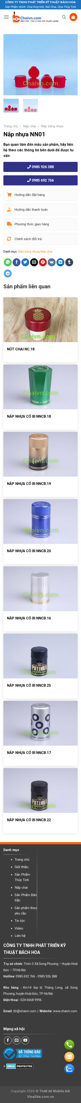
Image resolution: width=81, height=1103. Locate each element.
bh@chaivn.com (25, 1011)
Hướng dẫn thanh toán (31, 210)
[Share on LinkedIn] (60, 262)
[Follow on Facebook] (8, 1040)
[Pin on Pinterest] (43, 262)
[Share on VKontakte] (52, 262)
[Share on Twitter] (25, 262)
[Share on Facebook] (17, 262)
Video (19, 928)
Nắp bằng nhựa (52, 126)
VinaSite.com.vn (40, 1097)
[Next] (70, 65)
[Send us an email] (17, 1040)
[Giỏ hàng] (73, 17)
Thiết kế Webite (51, 1091)
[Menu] (6, 17)
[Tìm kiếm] (64, 17)
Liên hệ (20, 936)
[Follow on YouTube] (25, 1040)
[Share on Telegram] (8, 273)
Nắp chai (29, 126)
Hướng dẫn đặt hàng (29, 195)
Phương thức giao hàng (31, 224)
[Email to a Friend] (34, 262)
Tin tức (20, 921)
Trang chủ (10, 126)
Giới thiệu (21, 867)
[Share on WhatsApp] (8, 262)
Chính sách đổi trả (28, 239)
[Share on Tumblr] (69, 262)
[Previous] (11, 65)
